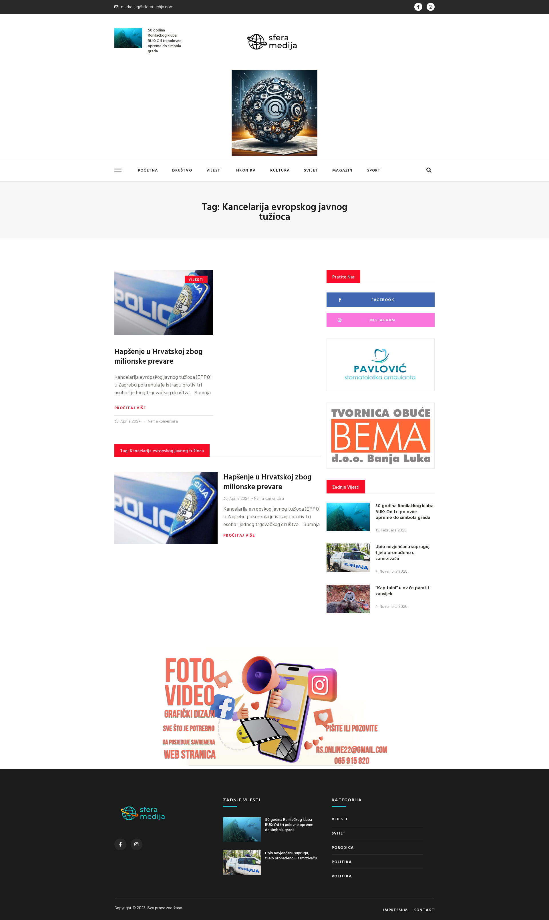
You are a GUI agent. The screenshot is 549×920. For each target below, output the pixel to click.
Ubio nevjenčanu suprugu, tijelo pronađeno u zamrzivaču (402, 552)
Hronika (246, 170)
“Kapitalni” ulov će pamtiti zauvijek (403, 590)
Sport (374, 170)
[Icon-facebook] (418, 7)
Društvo (182, 170)
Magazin (342, 170)
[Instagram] (431, 7)
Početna (148, 170)
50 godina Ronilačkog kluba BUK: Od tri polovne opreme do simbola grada (165, 40)
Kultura (280, 170)
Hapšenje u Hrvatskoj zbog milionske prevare (158, 356)
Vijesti (214, 170)
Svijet (311, 170)
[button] (428, 170)
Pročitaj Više (130, 408)
